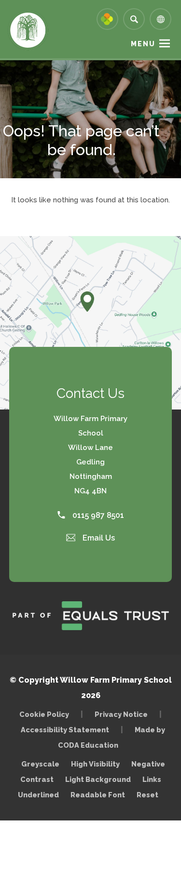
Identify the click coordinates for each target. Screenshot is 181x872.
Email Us (98, 537)
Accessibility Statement (65, 730)
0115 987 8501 (97, 515)
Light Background (98, 779)
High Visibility (95, 764)
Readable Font (97, 795)
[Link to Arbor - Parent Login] (107, 19)
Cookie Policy (44, 714)
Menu (143, 44)
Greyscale (40, 764)
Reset (147, 795)
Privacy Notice (121, 714)
